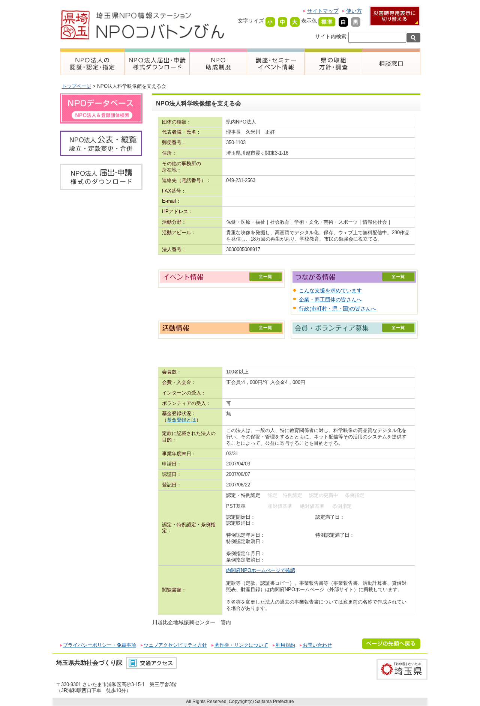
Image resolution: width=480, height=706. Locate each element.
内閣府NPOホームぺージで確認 (260, 570)
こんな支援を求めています (330, 291)
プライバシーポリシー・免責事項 (99, 645)
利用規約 (285, 645)
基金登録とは (181, 420)
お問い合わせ (317, 645)
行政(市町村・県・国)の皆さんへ (337, 309)
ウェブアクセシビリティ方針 (175, 645)
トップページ (76, 86)
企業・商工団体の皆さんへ (330, 300)
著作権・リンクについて (241, 645)
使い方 (354, 11)
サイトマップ (323, 11)
